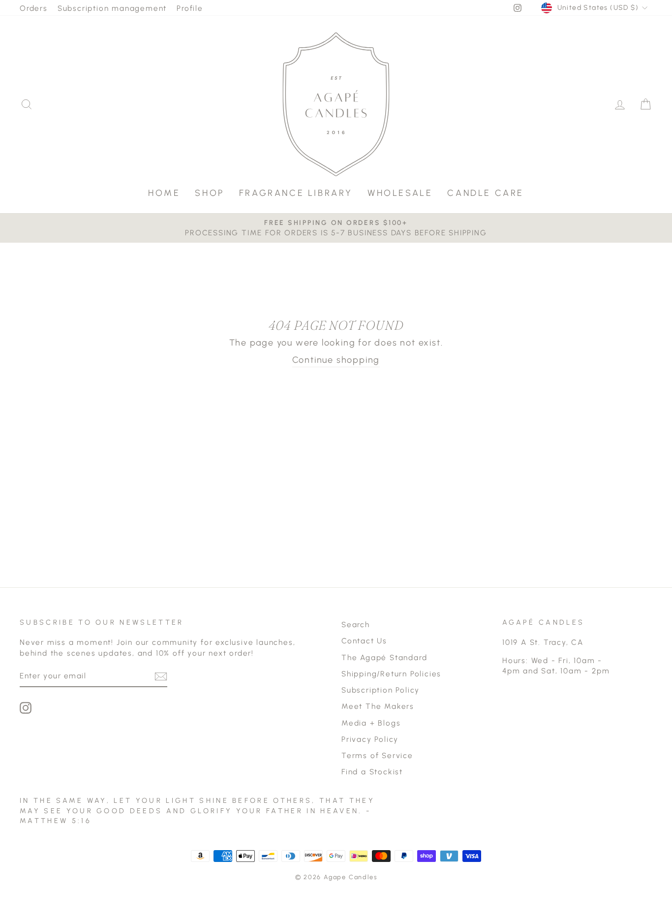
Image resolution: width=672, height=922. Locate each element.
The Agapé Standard (384, 657)
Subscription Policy (380, 690)
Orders (34, 8)
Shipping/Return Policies (391, 673)
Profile (190, 8)
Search (355, 624)
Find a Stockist (372, 771)
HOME (164, 193)
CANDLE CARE (485, 193)
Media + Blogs (370, 723)
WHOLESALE (399, 193)
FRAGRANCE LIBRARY (296, 193)
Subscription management (112, 8)
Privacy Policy (369, 739)
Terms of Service (377, 755)
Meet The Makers (377, 706)
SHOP (209, 193)
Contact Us (364, 640)
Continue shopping (336, 359)
